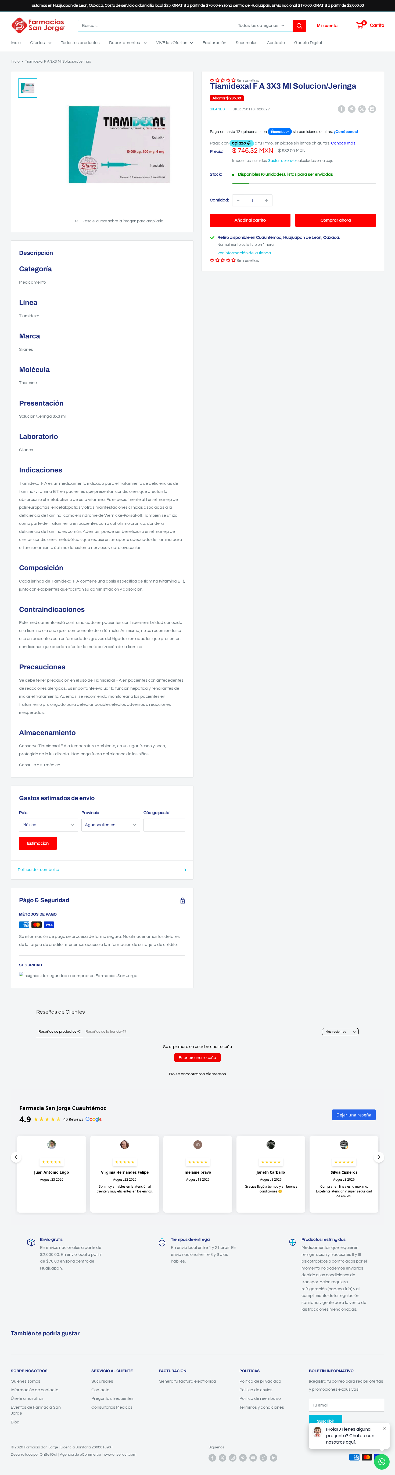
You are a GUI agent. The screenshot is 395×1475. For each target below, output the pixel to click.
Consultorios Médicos (111, 1407)
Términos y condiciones (261, 1407)
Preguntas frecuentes (112, 1398)
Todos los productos (80, 43)
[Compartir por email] (372, 109)
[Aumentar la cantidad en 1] (266, 200)
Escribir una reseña (197, 1057)
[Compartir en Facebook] (341, 109)
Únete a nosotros (27, 1398)
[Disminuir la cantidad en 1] (238, 200)
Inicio (16, 43)
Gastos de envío (282, 161)
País (23, 813)
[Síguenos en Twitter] (222, 1458)
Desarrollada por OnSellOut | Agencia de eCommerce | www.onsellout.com (73, 1454)
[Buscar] (299, 26)
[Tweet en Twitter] (362, 109)
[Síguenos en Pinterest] (243, 1458)
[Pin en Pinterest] (352, 109)
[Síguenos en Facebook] (212, 1458)
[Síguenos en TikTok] (263, 1458)
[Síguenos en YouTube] (253, 1458)
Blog (15, 1422)
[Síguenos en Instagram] (232, 1458)
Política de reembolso (38, 869)
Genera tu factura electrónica (187, 1381)
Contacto (276, 43)
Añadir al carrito (250, 220)
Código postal (156, 813)
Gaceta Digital (308, 43)
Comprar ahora (336, 220)
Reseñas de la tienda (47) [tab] (106, 1031)
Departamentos (125, 43)
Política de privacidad (260, 1381)
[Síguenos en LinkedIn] (273, 1458)
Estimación (38, 843)
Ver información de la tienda (244, 253)
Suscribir (325, 1421)
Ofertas (38, 43)
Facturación (214, 43)
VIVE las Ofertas (171, 43)
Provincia (90, 813)
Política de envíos (255, 1390)
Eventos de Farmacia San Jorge (36, 1410)
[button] (223, 261)
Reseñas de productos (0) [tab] (59, 1031)
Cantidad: (219, 200)
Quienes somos (25, 1381)
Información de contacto (34, 1390)
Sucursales (246, 43)
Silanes (217, 109)
